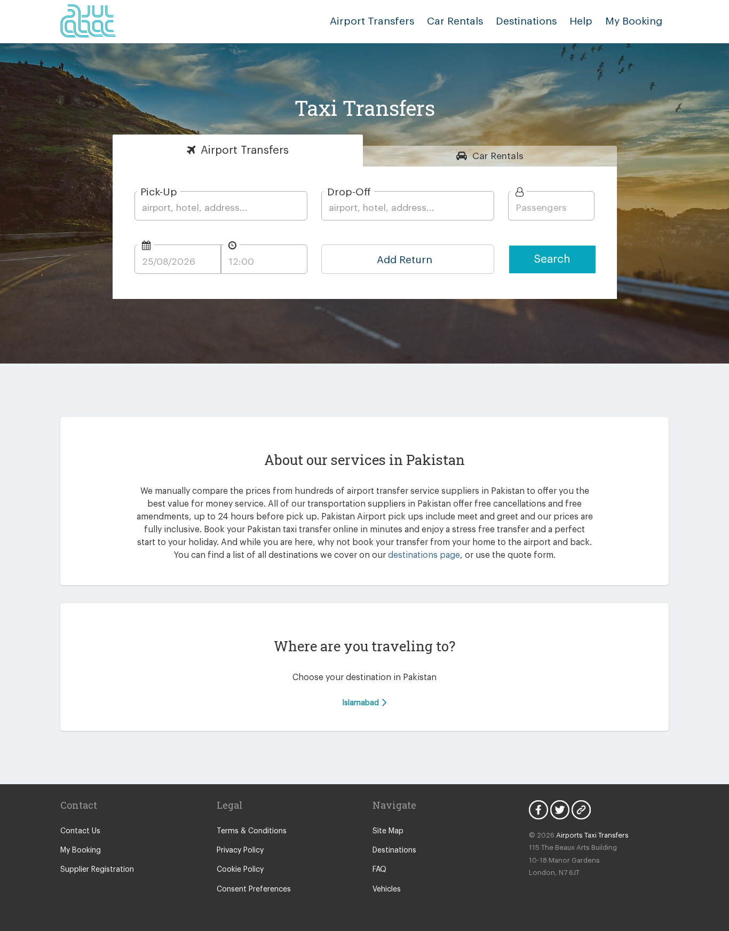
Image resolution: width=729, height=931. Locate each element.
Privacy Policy (240, 850)
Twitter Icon (559, 809)
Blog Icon (581, 809)
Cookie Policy (240, 869)
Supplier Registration (97, 869)
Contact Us (80, 831)
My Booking (80, 850)
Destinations (526, 21)
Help (580, 21)
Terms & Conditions (252, 831)
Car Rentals (455, 21)
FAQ (379, 869)
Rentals (498, 156)
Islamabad (361, 702)
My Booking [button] (633, 21)
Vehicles (387, 889)
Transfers (245, 150)
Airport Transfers (372, 21)
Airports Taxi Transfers (592, 835)
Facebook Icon (538, 809)
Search (552, 259)
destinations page (424, 555)
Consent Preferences (254, 889)
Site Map (388, 831)
